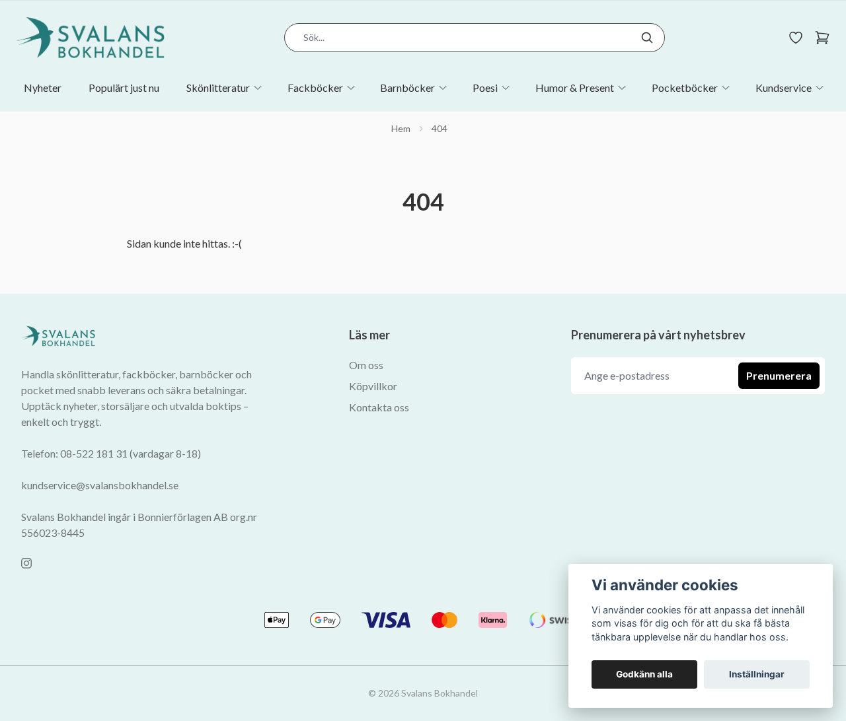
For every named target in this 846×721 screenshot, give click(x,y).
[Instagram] (26, 563)
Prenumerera (779, 375)
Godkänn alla (644, 674)
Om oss (366, 365)
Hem (400, 128)
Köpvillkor (373, 386)
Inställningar (757, 674)
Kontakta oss (379, 407)
